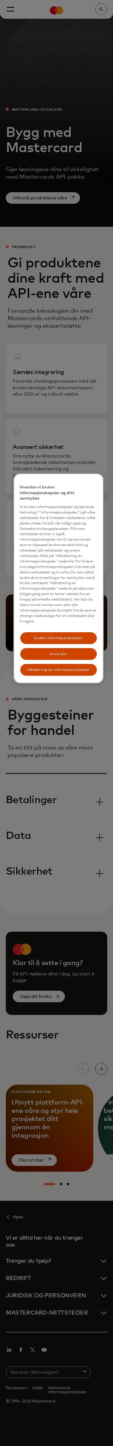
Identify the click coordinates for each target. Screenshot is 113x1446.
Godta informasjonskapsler (58, 638)
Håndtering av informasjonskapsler (58, 670)
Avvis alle (58, 654)
